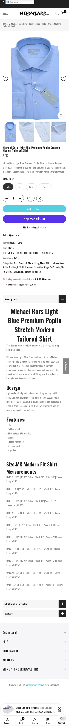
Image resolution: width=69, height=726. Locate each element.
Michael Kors (16, 243)
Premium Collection (34, 267)
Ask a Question (11, 235)
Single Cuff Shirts (52, 267)
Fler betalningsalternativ (34, 227)
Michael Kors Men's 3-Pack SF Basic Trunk (36, 711)
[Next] (63, 78)
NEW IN (20, 267)
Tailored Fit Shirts (32, 271)
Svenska (14, 2)
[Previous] (5, 78)
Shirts (11, 248)
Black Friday (33, 263)
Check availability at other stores (21, 284)
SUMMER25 (17, 271)
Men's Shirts (45, 263)
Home (5, 24)
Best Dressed (20, 263)
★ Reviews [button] (66, 366)
